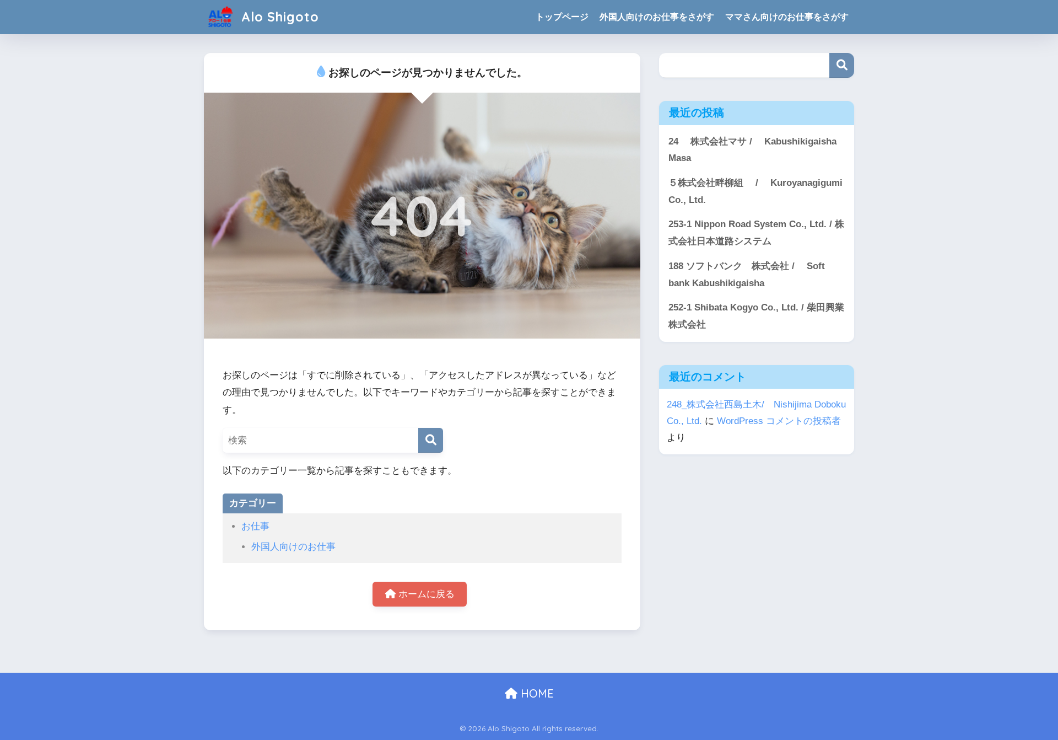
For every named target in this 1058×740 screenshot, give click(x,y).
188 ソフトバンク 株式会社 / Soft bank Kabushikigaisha (746, 274)
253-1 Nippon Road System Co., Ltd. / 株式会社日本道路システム (756, 232)
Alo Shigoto (278, 17)
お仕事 (255, 526)
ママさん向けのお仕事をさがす (787, 17)
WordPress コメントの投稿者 (779, 421)
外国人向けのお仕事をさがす (657, 17)
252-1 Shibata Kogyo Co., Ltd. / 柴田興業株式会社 (756, 316)
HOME (535, 693)
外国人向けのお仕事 (293, 546)
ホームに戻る (425, 594)
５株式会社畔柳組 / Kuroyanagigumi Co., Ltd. (755, 191)
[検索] (430, 440)
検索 (841, 65)
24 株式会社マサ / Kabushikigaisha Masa (752, 150)
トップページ (562, 17)
